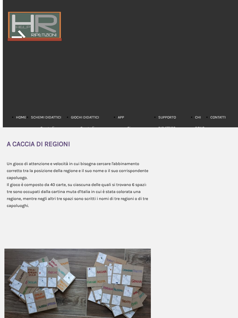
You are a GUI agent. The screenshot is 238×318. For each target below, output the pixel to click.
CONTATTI (218, 117)
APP (121, 117)
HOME (21, 117)
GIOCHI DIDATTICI (85, 117)
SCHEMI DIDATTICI (46, 117)
